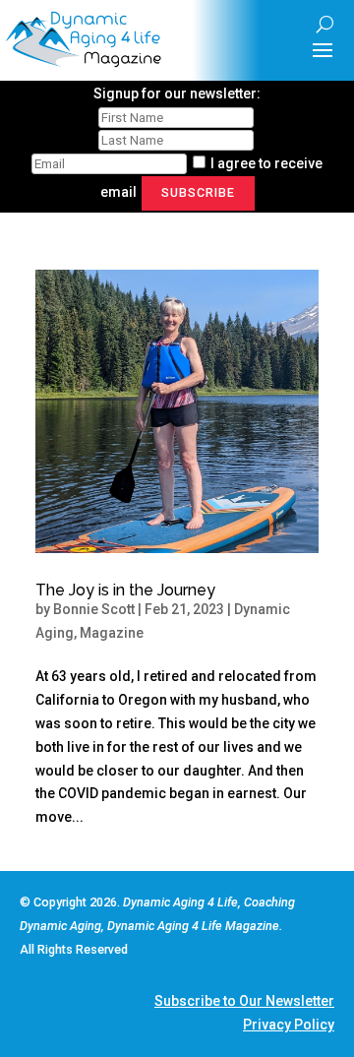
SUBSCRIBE (198, 192)
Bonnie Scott (94, 609)
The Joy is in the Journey (125, 590)
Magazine (112, 633)
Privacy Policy (288, 1024)
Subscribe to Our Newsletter (244, 1001)
